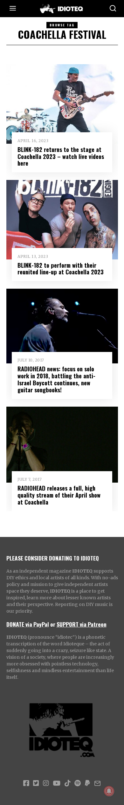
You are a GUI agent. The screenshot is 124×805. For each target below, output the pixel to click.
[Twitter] (35, 783)
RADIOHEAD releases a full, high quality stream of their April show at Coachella (58, 495)
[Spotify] (77, 783)
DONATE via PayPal (27, 624)
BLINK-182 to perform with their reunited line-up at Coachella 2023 (60, 268)
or (53, 624)
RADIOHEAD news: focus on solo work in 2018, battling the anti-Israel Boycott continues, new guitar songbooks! (56, 379)
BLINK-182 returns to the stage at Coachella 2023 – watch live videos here (60, 156)
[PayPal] (87, 783)
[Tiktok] (67, 783)
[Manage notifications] (109, 791)
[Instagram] (45, 783)
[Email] (97, 783)
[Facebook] (26, 783)
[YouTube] (56, 783)
